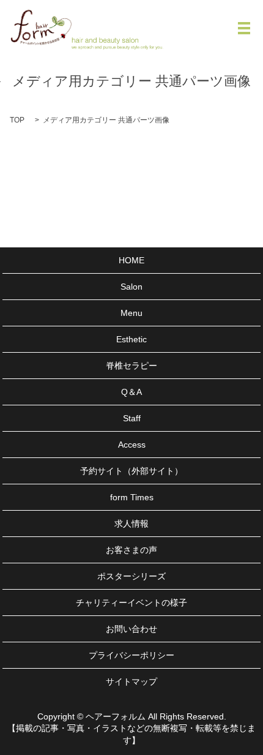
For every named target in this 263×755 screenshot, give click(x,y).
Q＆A (131, 392)
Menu (131, 313)
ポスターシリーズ (131, 576)
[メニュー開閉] (244, 28)
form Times (132, 497)
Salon (131, 286)
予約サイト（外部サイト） (131, 471)
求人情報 (131, 523)
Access (132, 444)
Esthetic (131, 339)
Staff (132, 418)
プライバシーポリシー (131, 655)
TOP (17, 120)
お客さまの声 (131, 550)
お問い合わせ (131, 629)
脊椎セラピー (131, 365)
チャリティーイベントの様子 (131, 602)
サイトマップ (131, 681)
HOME (131, 260)
